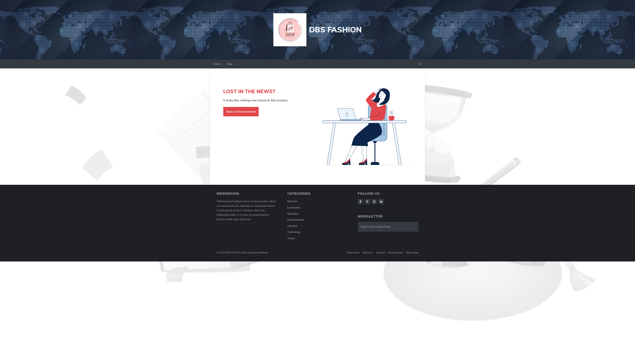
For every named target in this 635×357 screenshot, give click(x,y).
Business (292, 201)
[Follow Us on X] (367, 201)
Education (292, 213)
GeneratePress (260, 252)
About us (368, 252)
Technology (293, 232)
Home (216, 63)
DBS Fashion (335, 29)
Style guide (412, 252)
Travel (291, 238)
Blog (229, 63)
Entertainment (295, 219)
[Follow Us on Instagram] (374, 201)
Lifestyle (292, 225)
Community (293, 207)
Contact (380, 252)
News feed (353, 252)
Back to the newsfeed (241, 111)
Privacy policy (395, 252)
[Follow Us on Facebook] (360, 201)
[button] (420, 64)
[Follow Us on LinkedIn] (381, 201)
